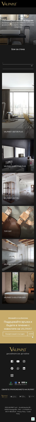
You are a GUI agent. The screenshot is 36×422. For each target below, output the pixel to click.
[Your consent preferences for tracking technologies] (33, 419)
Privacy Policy (21, 412)
